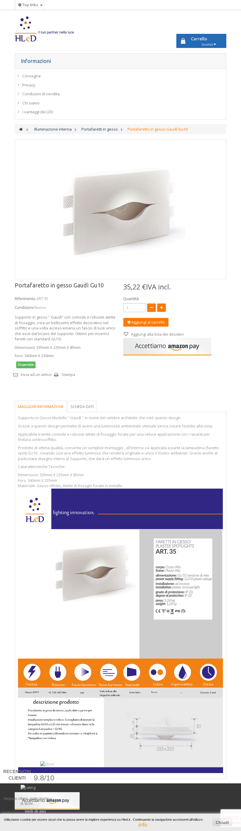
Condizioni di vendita (41, 93)
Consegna (31, 76)
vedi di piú (35, 811)
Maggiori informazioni (40, 406)
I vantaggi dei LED (37, 111)
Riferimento (25, 298)
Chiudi (222, 822)
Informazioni (36, 61)
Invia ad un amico (36, 374)
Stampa (68, 374)
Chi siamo (31, 103)
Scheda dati (82, 406)
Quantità (131, 298)
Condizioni (24, 307)
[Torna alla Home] (21, 129)
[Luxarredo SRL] (48, 29)
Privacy (28, 85)
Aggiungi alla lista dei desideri (157, 334)
